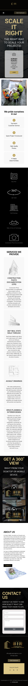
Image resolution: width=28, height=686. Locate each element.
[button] (3, 13)
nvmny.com (15, 682)
